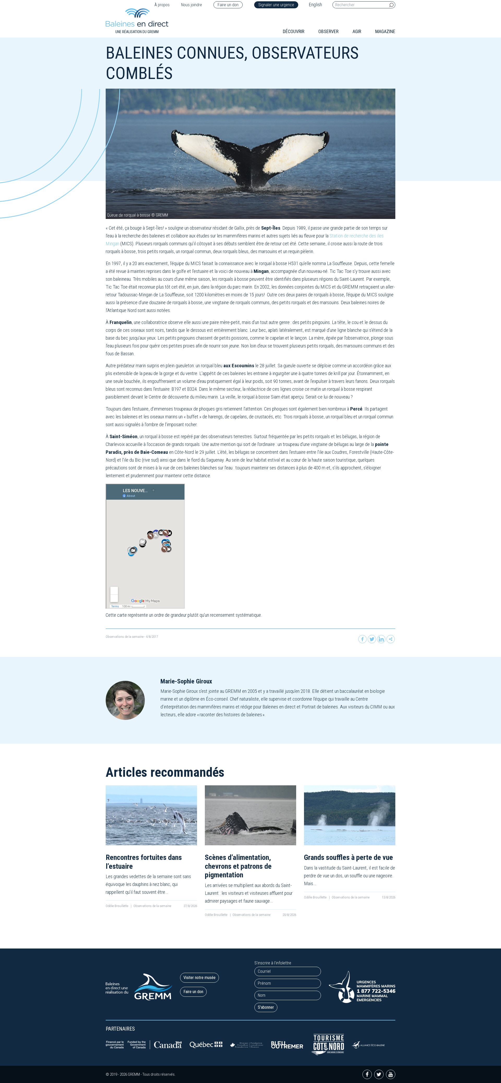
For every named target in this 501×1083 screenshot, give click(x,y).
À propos (162, 5)
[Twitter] (372, 639)
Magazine (385, 31)
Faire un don (228, 4)
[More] (390, 639)
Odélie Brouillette (117, 906)
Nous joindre (191, 5)
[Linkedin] (381, 639)
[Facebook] (362, 639)
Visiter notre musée (199, 977)
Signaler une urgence (276, 4)
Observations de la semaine (125, 637)
